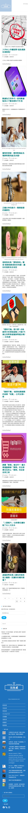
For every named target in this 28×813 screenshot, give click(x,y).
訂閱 (4, 617)
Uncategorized (6, 713)
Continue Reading (6, 63)
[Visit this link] (23, 492)
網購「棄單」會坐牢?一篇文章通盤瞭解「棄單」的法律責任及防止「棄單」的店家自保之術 (13, 469)
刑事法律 (5, 711)
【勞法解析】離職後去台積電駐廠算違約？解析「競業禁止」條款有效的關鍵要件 (17, 748)
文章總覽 (6, 56)
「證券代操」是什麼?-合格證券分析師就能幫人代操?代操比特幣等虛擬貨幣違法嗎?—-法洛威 (13, 333)
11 (20, 601)
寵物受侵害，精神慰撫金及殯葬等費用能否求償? (13, 154)
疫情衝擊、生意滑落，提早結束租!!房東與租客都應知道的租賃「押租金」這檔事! (17, 786)
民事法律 (5, 705)
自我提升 (5, 722)
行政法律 (5, 708)
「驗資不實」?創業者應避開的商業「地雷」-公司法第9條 (13, 394)
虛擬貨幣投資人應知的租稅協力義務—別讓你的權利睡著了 (13, 577)
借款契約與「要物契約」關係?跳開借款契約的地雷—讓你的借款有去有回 (13, 264)
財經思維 (17, 341)
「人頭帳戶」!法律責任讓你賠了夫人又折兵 (13, 523)
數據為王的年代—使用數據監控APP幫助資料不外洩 (13, 99)
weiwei (6, 55)
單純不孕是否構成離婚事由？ (15, 780)
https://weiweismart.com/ (14, 699)
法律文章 (11, 56)
